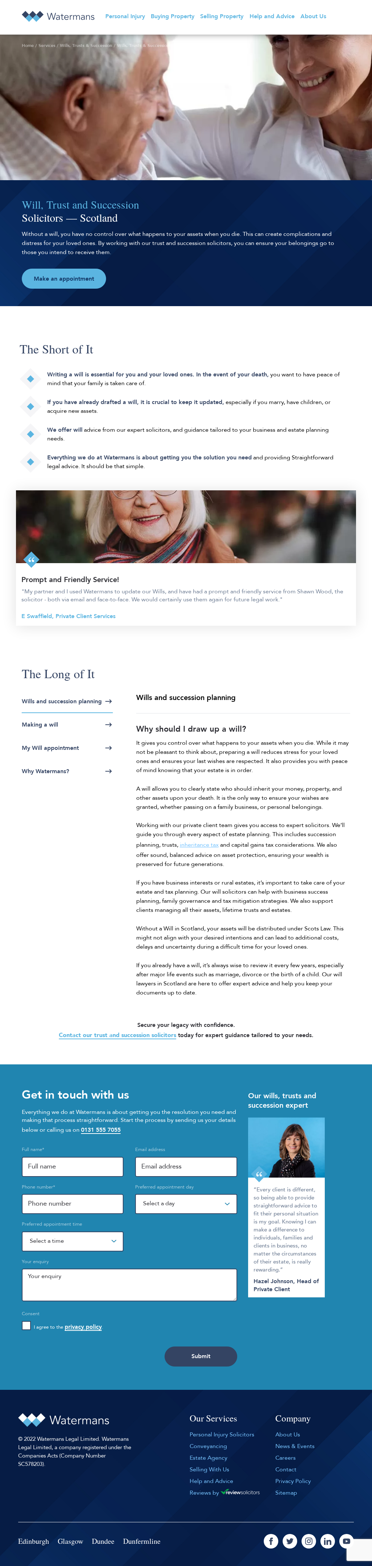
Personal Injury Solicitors (222, 1435)
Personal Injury (125, 16)
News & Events (295, 1446)
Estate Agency (208, 1458)
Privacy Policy (293, 1481)
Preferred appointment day (164, 1187)
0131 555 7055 (101, 1130)
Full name (33, 1149)
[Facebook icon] (271, 1541)
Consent (31, 1313)
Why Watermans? (45, 771)
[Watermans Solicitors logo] (58, 16)
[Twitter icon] (290, 1541)
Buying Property (172, 16)
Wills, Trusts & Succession (86, 45)
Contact (285, 1470)
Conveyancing (208, 1446)
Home (28, 45)
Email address (150, 1149)
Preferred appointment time (52, 1224)
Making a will (40, 725)
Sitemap (286, 1493)
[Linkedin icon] (327, 1541)
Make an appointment (64, 279)
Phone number (38, 1187)
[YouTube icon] (346, 1541)
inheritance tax (199, 845)
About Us (313, 16)
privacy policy (83, 1327)
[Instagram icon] (309, 1541)
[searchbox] (174, 1210)
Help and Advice (272, 16)
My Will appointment (50, 748)
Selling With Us (209, 1470)
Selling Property (221, 16)
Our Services (213, 1418)
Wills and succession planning (62, 701)
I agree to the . (68, 1327)
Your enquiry (35, 1261)
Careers (285, 1458)
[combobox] (186, 1204)
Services (47, 45)
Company (293, 1418)
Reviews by (205, 1493)
